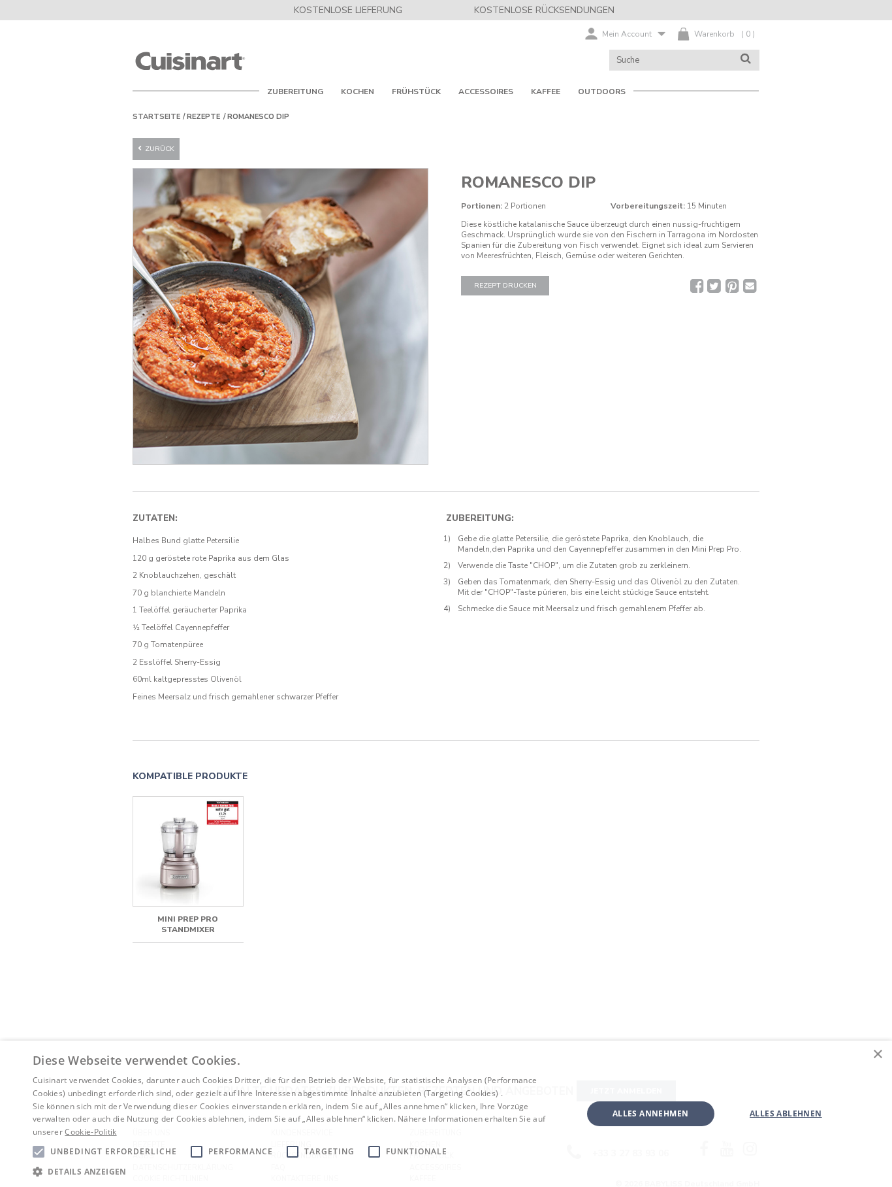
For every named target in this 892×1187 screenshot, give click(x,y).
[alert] (446, 1114)
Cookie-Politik (90, 1131)
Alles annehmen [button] (651, 1113)
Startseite (156, 117)
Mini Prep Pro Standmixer (187, 924)
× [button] (877, 1055)
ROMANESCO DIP (258, 117)
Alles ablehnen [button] (786, 1113)
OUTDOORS (602, 91)
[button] (299, 1171)
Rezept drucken (505, 285)
